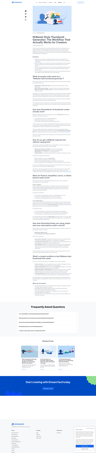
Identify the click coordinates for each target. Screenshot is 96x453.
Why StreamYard (15, 432)
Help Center (38, 436)
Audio (55, 2)
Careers (15, 448)
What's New (38, 438)
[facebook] (25, 14)
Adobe (56, 206)
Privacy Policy (88, 443)
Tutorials (60, 2)
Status (13, 450)
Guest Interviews (15, 439)
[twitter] (25, 17)
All (36, 2)
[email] (25, 11)
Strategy (50, 2)
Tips (64, 2)
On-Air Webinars (15, 445)
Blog (38, 432)
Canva (65, 203)
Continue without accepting (90, 428)
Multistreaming (14, 434)
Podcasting (14, 443)
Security (13, 452)
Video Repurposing (15, 446)
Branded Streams (15, 436)
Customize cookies (84, 448)
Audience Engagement (16, 441)
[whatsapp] (25, 19)
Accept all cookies (84, 446)
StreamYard (37, 61)
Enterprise (59, 432)
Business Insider (68, 171)
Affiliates (38, 434)
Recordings (14, 438)
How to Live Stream (43, 2)
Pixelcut (36, 65)
